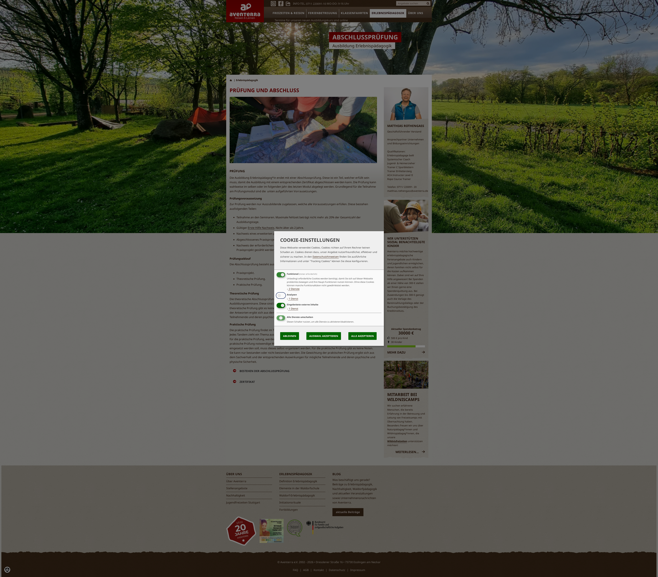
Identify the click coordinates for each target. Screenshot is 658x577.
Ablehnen (289, 336)
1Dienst (292, 298)
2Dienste (293, 288)
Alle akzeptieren (362, 336)
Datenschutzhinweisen (326, 256)
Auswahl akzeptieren (323, 336)
